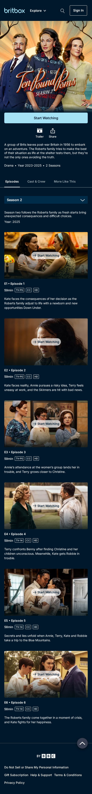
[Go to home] (46, 756)
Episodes (12, 181)
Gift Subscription (16, 775)
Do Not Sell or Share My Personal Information (36, 767)
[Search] (62, 10)
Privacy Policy (14, 782)
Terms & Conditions (68, 775)
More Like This (65, 181)
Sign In (78, 10)
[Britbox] (14, 10)
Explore (36, 10)
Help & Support (41, 775)
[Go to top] (82, 743)
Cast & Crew (36, 181)
